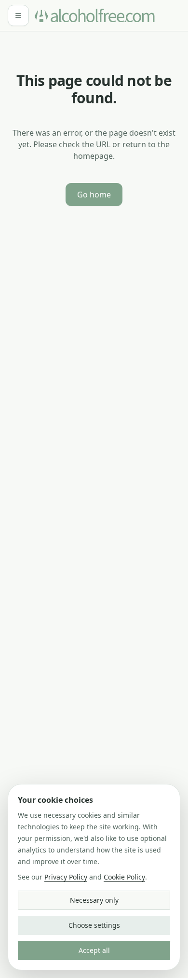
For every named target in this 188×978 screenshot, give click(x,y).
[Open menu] (18, 15)
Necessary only (94, 900)
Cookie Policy (124, 876)
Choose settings (94, 925)
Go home (94, 194)
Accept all (94, 950)
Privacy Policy (65, 876)
